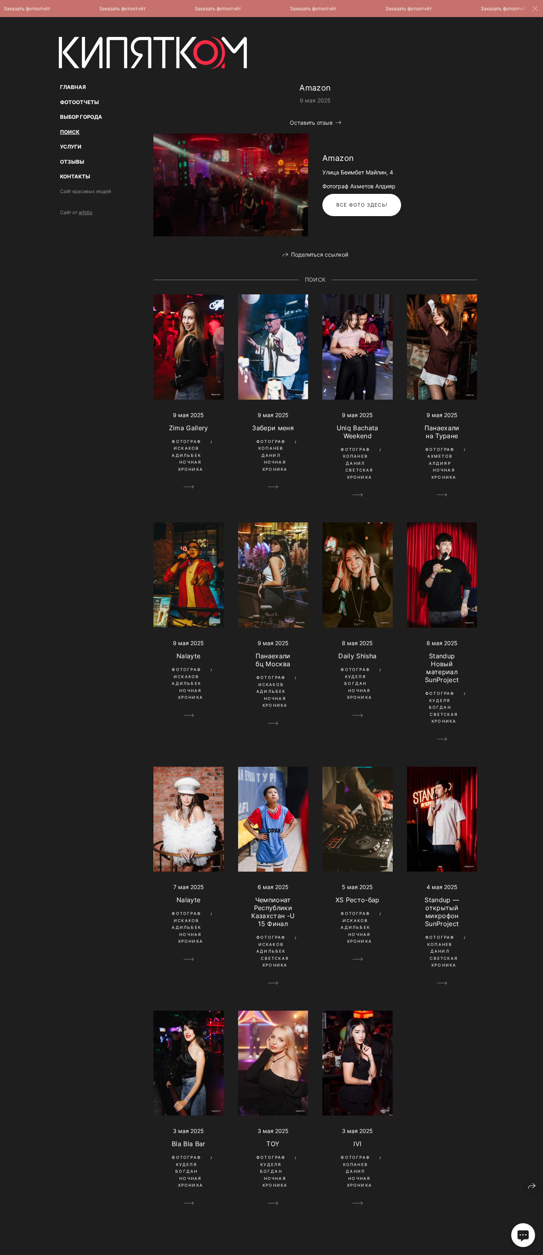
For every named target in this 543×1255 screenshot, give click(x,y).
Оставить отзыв (311, 122)
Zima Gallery (188, 428)
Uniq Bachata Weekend (357, 432)
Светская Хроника (359, 474)
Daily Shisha (357, 656)
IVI (357, 1144)
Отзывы (72, 162)
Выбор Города (81, 117)
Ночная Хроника (190, 466)
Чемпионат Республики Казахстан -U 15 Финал (273, 912)
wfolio (85, 212)
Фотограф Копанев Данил (271, 448)
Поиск (70, 132)
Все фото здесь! (361, 205)
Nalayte (188, 656)
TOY (272, 1144)
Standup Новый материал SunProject (442, 668)
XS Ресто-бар (357, 900)
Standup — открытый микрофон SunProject (442, 912)
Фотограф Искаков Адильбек (186, 448)
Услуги (70, 146)
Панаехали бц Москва (273, 660)
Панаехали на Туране (442, 432)
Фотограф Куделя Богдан (355, 676)
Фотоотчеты (79, 102)
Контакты (75, 176)
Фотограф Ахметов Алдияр (440, 456)
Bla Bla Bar (189, 1144)
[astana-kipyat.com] (153, 50)
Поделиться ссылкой (319, 254)
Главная (73, 87)
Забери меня (273, 428)
